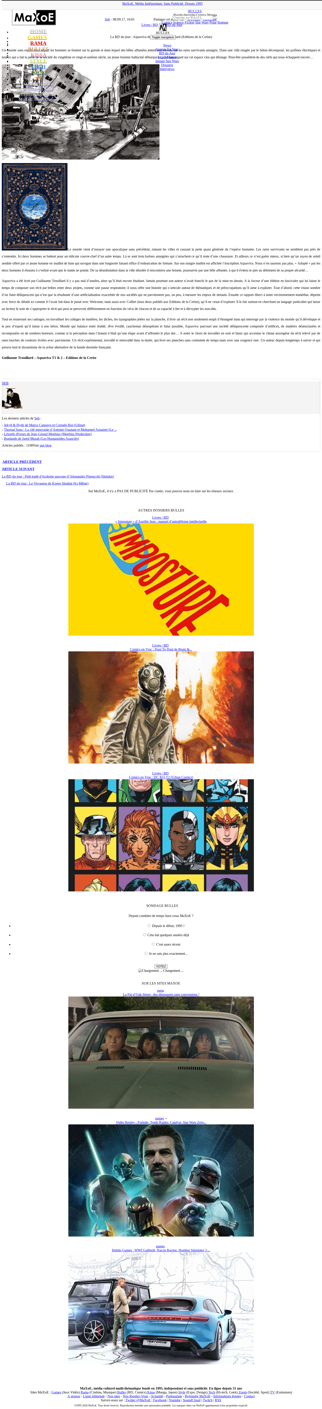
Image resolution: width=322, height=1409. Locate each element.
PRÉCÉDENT (22, 462)
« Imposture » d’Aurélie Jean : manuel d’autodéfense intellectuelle (161, 521)
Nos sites (114, 1396)
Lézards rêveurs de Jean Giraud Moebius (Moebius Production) (48, 434)
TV (272, 1392)
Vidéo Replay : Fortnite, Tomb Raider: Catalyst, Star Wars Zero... (161, 1122)
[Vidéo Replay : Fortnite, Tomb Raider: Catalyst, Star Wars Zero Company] (161, 1235)
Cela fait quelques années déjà (168, 935)
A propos (73, 1396)
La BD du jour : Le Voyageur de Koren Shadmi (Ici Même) (47, 483)
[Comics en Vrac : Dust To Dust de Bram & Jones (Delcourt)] (161, 762)
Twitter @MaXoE (138, 1400)
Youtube (174, 1400)
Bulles (121, 1392)
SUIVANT (18, 469)
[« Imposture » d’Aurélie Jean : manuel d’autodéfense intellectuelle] (161, 634)
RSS (218, 1400)
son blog (45, 445)
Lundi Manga (167, 57)
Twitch (207, 1400)
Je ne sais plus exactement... (168, 953)
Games (56, 1392)
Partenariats (174, 1396)
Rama (85, 1392)
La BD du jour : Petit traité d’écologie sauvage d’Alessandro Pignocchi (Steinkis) (58, 476)
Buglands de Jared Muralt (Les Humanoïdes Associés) (41, 438)
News (167, 45)
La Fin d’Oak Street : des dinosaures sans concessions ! (161, 994)
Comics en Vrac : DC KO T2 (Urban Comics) (161, 777)
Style (181, 1392)
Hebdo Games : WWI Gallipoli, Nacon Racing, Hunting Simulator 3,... (161, 1250)
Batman (223, 22)
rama (160, 990)
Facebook (160, 1400)
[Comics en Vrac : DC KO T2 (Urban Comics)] (161, 890)
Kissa (151, 1392)
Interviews (167, 69)
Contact (249, 1396)
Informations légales (227, 1396)
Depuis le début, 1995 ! (168, 926)
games (159, 1118)
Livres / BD (160, 517)
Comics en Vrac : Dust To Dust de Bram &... (161, 649)
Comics (167, 22)
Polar (213, 22)
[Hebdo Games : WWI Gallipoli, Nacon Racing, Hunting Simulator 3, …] (161, 1363)
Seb (5, 383)
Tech (211, 1392)
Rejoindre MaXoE (198, 1396)
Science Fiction (183, 22)
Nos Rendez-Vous (135, 1396)
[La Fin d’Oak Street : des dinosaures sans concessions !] (161, 1107)
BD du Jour (167, 53)
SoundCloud (191, 1400)
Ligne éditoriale (94, 1396)
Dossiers (167, 65)
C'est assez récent (168, 944)
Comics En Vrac (167, 49)
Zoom (243, 1392)
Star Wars (202, 22)
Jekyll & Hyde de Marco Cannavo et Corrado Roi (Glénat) (44, 425)
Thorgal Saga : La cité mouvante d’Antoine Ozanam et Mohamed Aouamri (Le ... (60, 429)
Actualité (157, 1396)
